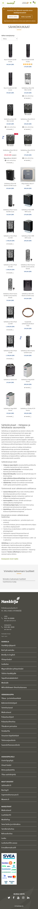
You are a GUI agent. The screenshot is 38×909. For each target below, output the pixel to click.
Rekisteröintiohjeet (9, 703)
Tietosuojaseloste (8, 740)
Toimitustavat (7, 707)
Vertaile (28, 98)
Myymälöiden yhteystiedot (12, 668)
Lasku (3, 838)
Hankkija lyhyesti (8, 645)
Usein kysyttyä (7, 760)
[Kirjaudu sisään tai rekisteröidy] (30, 3)
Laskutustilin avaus (9, 843)
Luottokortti (6, 815)
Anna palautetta (8, 770)
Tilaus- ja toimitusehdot (11, 698)
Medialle (4, 682)
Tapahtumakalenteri (9, 678)
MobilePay (5, 819)
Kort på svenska (7, 650)
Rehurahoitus (7, 833)
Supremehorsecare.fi (9, 794)
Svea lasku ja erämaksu (10, 824)
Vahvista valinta (13, 17)
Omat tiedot (6, 765)
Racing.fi (4, 790)
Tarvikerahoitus (7, 829)
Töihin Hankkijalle (8, 673)
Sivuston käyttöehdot (10, 735)
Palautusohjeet (7, 717)
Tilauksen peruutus (9, 726)
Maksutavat (6, 712)
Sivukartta (5, 731)
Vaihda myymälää (26, 17)
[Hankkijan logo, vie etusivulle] (12, 2)
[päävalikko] (3, 3)
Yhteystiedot (6, 659)
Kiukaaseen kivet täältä (9, 559)
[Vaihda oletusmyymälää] (27, 3)
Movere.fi (5, 799)
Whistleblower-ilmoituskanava (14, 687)
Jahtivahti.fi (6, 785)
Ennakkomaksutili (8, 847)
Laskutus (5, 664)
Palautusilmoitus (8, 721)
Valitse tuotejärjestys (7, 35)
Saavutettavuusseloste (10, 745)
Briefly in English (8, 654)
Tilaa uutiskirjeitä (8, 774)
